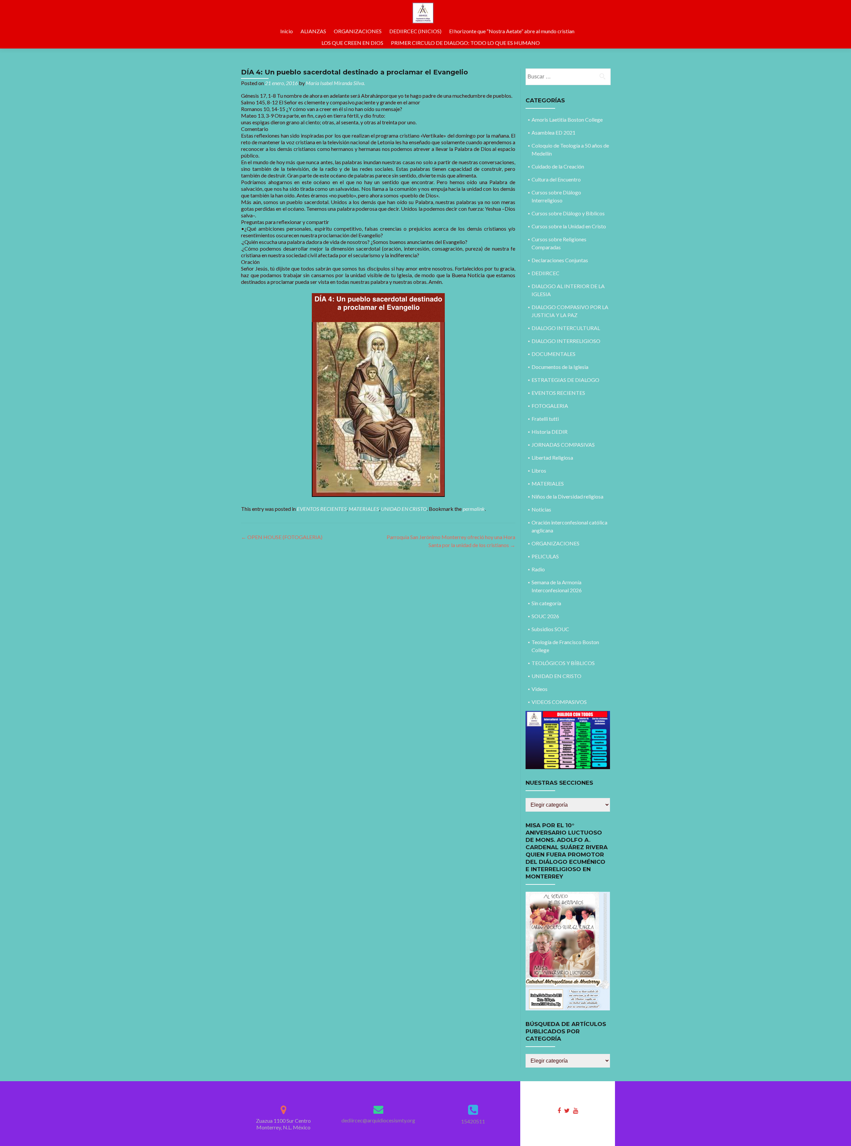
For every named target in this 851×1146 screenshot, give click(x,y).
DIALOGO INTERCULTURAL (566, 328)
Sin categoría (546, 603)
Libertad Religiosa (552, 457)
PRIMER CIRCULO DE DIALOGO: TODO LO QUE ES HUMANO (465, 43)
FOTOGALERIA (550, 405)
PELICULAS (545, 556)
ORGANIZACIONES (358, 31)
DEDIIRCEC (545, 273)
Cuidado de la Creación (558, 166)
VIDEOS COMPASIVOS (559, 702)
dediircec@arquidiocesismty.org (378, 1120)
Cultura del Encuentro (556, 179)
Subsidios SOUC (550, 629)
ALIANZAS (313, 31)
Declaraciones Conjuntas (560, 260)
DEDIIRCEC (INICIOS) (415, 31)
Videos (539, 689)
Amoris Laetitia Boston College (567, 119)
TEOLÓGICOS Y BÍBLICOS (563, 663)
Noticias (541, 509)
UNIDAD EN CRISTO (404, 509)
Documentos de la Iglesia (560, 367)
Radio (538, 569)
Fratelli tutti (545, 418)
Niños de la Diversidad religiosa (567, 496)
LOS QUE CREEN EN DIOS (352, 43)
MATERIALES (364, 509)
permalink (474, 509)
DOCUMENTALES (553, 354)
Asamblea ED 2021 (553, 132)
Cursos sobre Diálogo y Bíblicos (568, 213)
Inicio (286, 31)
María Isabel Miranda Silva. (335, 83)
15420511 (473, 1121)
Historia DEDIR (549, 431)
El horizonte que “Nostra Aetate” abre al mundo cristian (511, 31)
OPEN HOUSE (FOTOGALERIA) (281, 537)
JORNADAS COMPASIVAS (563, 444)
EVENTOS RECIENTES (322, 509)
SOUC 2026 (545, 616)
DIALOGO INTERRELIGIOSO (566, 341)
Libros (539, 470)
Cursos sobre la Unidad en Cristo (569, 226)
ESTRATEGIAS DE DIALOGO (565, 380)
